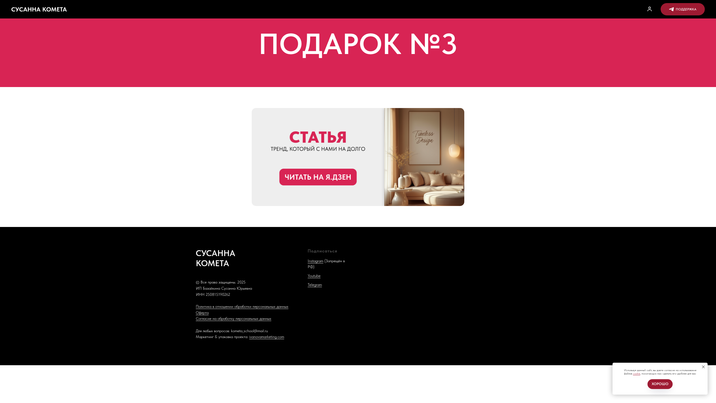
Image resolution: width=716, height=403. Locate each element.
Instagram (315, 261)
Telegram (315, 284)
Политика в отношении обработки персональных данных (242, 306)
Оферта (202, 312)
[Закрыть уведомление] (703, 367)
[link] (649, 8)
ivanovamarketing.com (266, 336)
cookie (636, 373)
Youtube (314, 275)
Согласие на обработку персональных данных (233, 318)
